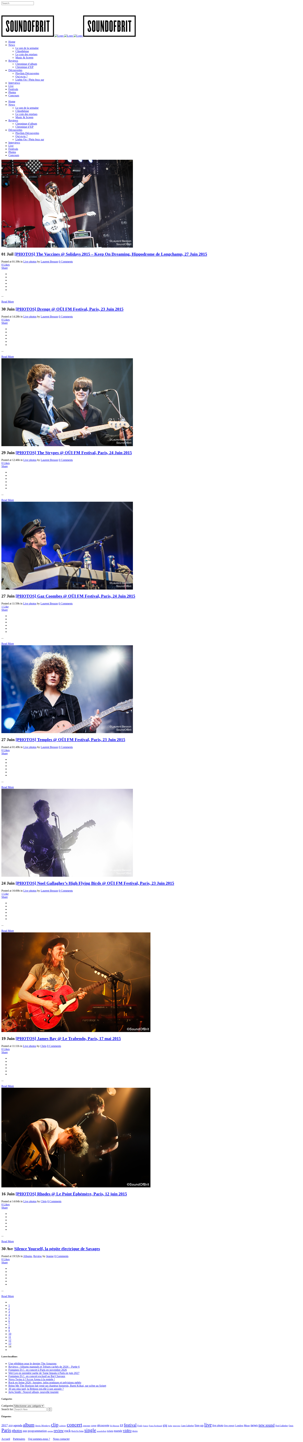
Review (37, 1256)
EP (121, 1425)
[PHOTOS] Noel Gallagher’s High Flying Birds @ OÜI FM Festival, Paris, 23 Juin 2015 (95, 883)
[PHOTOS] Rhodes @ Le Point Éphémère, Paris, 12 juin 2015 (71, 1194)
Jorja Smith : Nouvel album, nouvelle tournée (33, 1392)
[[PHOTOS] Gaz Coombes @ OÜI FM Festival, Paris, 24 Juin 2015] (67, 588)
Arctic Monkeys (42, 1425)
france (145, 1426)
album (28, 1424)
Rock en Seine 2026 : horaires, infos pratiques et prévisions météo (44, 1382)
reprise (50, 1431)
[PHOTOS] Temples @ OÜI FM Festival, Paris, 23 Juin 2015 (70, 739)
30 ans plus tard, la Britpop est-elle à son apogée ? (36, 1388)
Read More (7, 301)
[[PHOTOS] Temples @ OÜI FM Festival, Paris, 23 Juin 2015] (67, 732)
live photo (217, 1425)
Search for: (7, 1409)
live (208, 1424)
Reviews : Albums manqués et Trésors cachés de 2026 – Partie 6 (44, 1366)
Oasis (291, 1425)
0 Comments (66, 261)
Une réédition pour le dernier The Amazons (32, 1363)
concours (86, 1426)
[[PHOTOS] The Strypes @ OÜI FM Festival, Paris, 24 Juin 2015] (67, 445)
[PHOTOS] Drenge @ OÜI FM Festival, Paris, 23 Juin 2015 (69, 309)
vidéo (127, 1430)
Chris (43, 1046)
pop (25, 1430)
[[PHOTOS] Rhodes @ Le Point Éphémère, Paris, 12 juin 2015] (75, 1186)
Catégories (7, 1405)
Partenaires (19, 1438)
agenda (17, 1425)
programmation (37, 1431)
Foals (139, 1425)
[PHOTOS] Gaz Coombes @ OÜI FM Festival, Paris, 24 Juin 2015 (75, 596)
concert (74, 1424)
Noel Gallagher (281, 1425)
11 (9, 1337)
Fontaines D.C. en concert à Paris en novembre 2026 (37, 1369)
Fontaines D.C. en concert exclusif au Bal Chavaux (36, 1376)
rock (67, 1431)
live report (229, 1425)
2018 (10, 1426)
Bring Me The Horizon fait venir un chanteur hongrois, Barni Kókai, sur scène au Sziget (57, 1385)
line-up (199, 1425)
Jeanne (50, 1256)
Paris (6, 1430)
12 (9, 1340)
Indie (170, 1426)
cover (93, 1425)
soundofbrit (101, 1431)
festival (130, 1425)
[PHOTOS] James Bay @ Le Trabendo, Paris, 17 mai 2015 (68, 1038)
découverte (103, 1425)
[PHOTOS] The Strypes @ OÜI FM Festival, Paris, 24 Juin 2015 (74, 452)
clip (54, 1424)
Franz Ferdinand (155, 1426)
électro (135, 1431)
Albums (27, 1256)
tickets (110, 1431)
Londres (239, 1425)
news (254, 1425)
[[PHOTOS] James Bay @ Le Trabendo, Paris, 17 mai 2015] (75, 1031)
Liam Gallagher (187, 1425)
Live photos (29, 261)
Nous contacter (61, 1438)
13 (9, 1343)
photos (17, 1430)
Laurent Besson (49, 261)
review (59, 1431)
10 (9, 1333)
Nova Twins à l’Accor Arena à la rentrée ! (31, 1379)
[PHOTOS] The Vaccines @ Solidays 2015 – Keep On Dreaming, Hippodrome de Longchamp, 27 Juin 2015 (111, 254)
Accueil (5, 1438)
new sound (266, 1425)
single (90, 1430)
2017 (4, 1425)
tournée (118, 1430)
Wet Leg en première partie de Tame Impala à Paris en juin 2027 (43, 1373)
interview (176, 1426)
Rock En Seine (77, 1431)
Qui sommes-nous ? (39, 1438)
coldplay (62, 1426)
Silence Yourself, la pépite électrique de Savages (57, 1248)
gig (165, 1425)
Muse (247, 1425)
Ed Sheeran (114, 1426)
